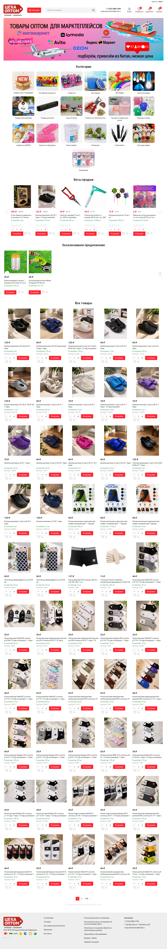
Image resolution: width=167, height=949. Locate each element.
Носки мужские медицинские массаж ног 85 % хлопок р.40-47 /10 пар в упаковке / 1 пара (51, 640)
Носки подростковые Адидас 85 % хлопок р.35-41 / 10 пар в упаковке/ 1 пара (115, 816)
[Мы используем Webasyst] (6, 938)
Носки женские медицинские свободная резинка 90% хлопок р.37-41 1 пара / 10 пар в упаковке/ (83, 699)
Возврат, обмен (90, 938)
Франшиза (48, 930)
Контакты (48, 934)
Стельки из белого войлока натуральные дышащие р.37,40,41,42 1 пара (115, 582)
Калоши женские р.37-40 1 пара (49, 521)
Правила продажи (91, 942)
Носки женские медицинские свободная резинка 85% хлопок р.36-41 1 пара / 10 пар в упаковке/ (115, 874)
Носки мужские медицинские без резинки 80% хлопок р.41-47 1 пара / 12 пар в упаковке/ (147, 816)
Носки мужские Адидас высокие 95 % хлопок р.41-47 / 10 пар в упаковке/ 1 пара (51, 874)
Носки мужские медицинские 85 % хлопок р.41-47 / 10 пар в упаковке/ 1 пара (19, 874)
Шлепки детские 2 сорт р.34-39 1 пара (51, 463)
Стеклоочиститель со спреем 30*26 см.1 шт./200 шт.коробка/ (95, 217)
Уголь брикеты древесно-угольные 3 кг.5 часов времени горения (21, 217)
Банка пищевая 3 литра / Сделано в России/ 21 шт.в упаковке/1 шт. (15, 283)
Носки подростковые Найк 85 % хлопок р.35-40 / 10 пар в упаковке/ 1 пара (83, 816)
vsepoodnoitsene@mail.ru (134, 928)
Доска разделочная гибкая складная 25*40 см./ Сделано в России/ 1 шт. (40, 283)
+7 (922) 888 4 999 (113, 9)
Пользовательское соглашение (96, 918)
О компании (48, 918)
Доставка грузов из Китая (54, 926)
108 (86, 899)
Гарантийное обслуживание (95, 934)
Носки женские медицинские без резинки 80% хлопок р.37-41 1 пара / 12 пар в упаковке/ (147, 699)
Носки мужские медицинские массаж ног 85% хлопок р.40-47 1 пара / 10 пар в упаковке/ (83, 640)
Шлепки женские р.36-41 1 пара (17, 463)
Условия (47, 922)
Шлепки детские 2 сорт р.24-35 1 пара (115, 463)
